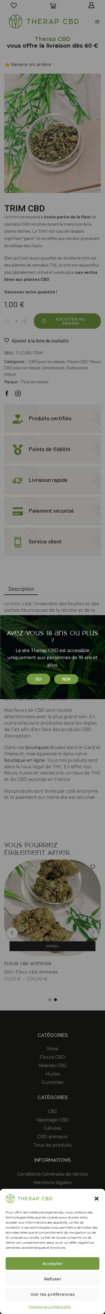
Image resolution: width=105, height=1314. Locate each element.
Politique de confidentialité (50, 1306)
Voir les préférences (53, 1294)
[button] (96, 1198)
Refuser (52, 1279)
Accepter (52, 1263)
